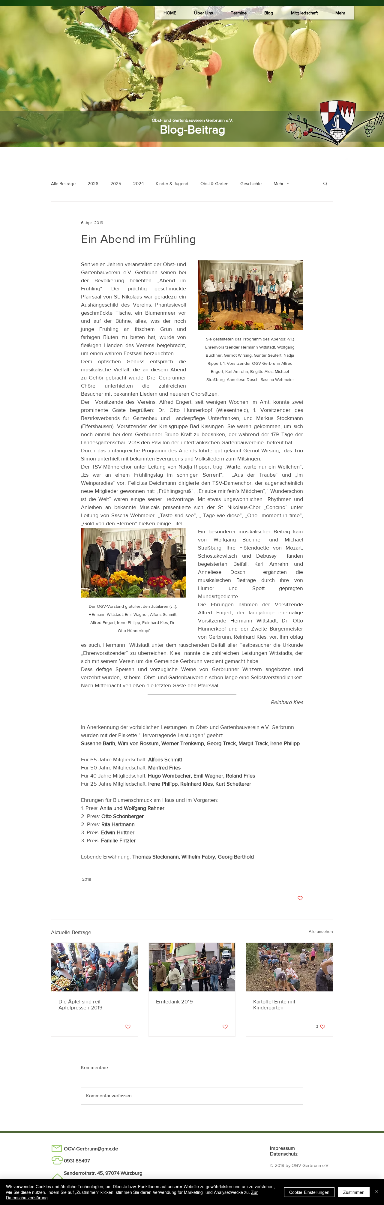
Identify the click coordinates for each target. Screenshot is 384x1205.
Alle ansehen (321, 931)
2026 (93, 183)
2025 (115, 183)
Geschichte (251, 183)
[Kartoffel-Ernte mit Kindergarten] (289, 967)
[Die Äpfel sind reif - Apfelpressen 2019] (94, 967)
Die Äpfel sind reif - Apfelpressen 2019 (81, 1005)
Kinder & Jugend (172, 183)
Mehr (279, 183)
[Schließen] (376, 1192)
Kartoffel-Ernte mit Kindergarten (274, 1005)
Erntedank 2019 (174, 1002)
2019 (86, 879)
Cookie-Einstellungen (309, 1192)
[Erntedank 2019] (192, 967)
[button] (203, 12)
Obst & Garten (214, 183)
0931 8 (71, 1160)
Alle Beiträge (63, 183)
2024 (138, 183)
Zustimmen (353, 1192)
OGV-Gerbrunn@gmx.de (91, 1148)
